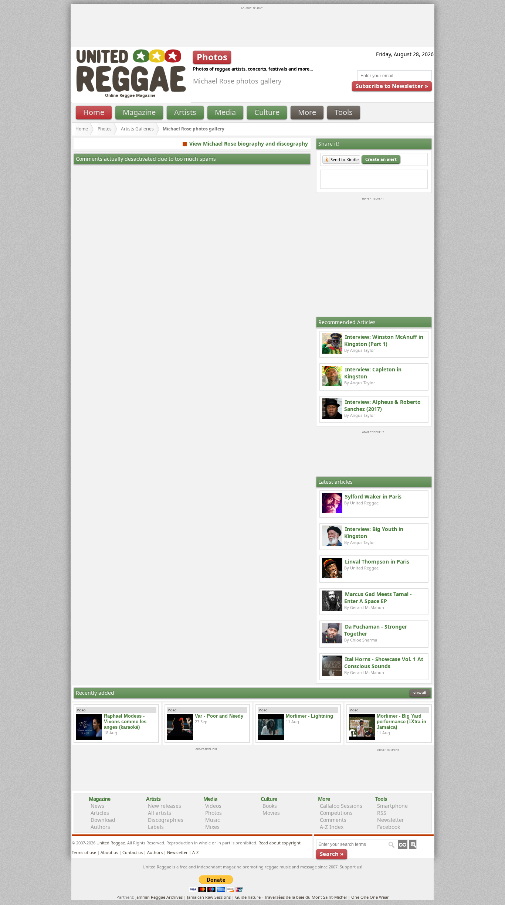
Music (212, 819)
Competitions (336, 812)
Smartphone (392, 805)
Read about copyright (279, 843)
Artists (185, 112)
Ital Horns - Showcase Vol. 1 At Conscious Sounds (383, 663)
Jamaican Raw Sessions (209, 897)
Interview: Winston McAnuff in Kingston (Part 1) (383, 340)
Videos (213, 805)
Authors (100, 826)
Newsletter (390, 819)
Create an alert (381, 159)
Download (103, 819)
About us (109, 852)
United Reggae (110, 843)
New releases (164, 805)
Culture (266, 112)
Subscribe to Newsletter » (392, 85)
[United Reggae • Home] (130, 90)
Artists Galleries (137, 129)
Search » (331, 853)
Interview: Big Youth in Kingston (373, 532)
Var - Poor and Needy (219, 716)
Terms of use (84, 852)
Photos (105, 129)
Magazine (139, 112)
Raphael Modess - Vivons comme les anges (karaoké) (125, 721)
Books (269, 805)
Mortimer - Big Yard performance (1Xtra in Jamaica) (401, 721)
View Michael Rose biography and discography (248, 143)
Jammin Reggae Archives (159, 897)
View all (419, 692)
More (307, 112)
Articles (100, 812)
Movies (271, 812)
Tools (344, 112)
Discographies (165, 819)
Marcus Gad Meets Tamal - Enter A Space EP (378, 598)
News (97, 805)
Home (93, 112)
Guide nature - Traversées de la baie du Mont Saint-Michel (291, 897)
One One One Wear (370, 897)
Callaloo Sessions (341, 805)
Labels (156, 826)
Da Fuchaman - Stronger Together (375, 630)
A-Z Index (331, 826)
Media (225, 112)
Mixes (212, 826)
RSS (381, 812)
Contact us (132, 852)
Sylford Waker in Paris (373, 496)
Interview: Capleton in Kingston (372, 373)
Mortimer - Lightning (309, 716)
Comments (333, 819)
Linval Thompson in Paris (377, 561)
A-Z (195, 852)
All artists (159, 812)
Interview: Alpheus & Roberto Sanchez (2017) (382, 405)
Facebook (388, 826)
